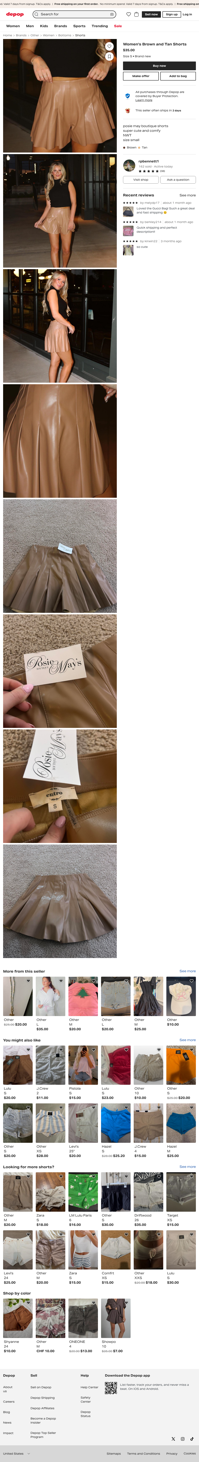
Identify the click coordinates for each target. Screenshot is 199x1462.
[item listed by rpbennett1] (18, 996)
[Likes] (129, 14)
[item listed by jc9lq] (18, 1065)
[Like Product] (28, 981)
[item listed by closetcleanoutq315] (50, 1250)
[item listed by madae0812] (116, 1192)
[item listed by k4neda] (50, 1318)
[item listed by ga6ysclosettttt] (50, 1065)
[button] (167, 171)
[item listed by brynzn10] (116, 1065)
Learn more (143, 100)
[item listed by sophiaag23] (116, 1318)
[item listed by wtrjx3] (83, 1065)
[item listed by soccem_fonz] (181, 1123)
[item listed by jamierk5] (148, 1192)
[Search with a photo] (112, 14)
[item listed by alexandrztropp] (83, 1250)
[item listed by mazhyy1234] (116, 1123)
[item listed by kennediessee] (83, 1123)
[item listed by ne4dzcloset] (18, 1318)
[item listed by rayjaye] (148, 1065)
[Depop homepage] (15, 14)
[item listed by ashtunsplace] (50, 1123)
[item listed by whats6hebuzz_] (83, 1192)
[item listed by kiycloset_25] (18, 1123)
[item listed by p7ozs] (50, 1192)
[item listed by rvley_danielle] (181, 1065)
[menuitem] (13, 26)
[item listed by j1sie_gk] (116, 1250)
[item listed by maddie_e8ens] (83, 1318)
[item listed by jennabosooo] (18, 1250)
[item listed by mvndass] (148, 1123)
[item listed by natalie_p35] (181, 1192)
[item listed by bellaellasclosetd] (148, 1250)
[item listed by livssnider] (181, 1250)
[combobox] (74, 14)
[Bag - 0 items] (136, 14)
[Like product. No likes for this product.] (109, 46)
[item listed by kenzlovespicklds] (18, 1192)
